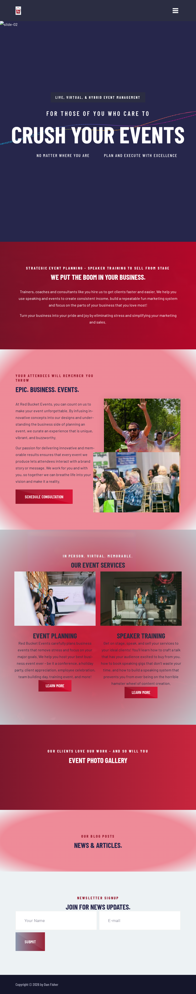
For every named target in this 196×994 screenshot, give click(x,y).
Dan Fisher (51, 984)
